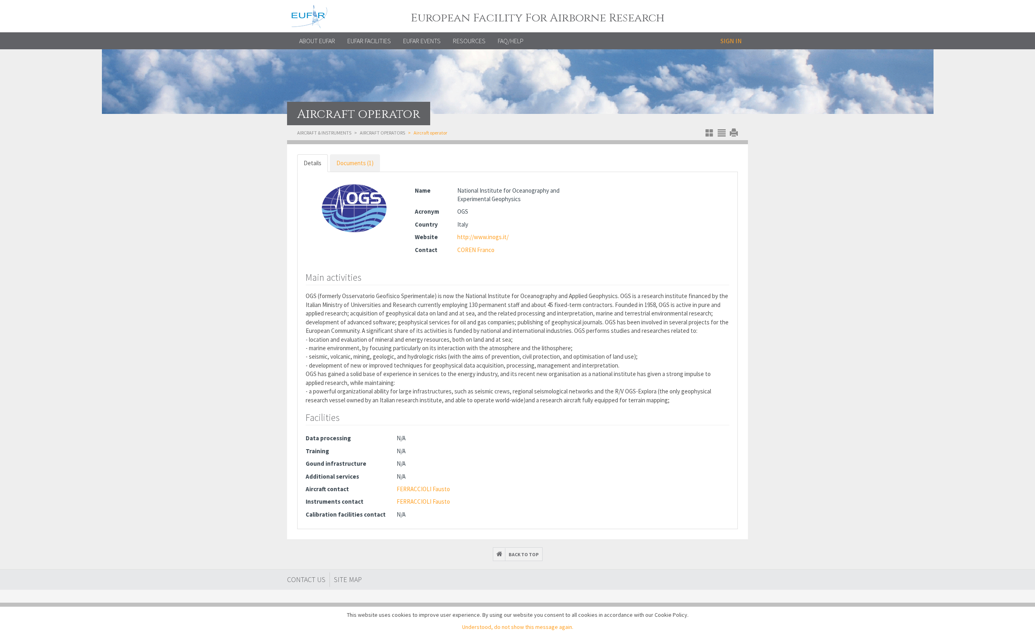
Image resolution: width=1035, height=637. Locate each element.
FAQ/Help (511, 41)
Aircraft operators (382, 133)
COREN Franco (475, 250)
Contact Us (306, 579)
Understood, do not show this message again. (517, 627)
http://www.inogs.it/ (483, 237)
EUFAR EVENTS (422, 41)
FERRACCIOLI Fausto (423, 489)
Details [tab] (312, 163)
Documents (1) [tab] (355, 163)
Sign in (731, 41)
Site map (348, 579)
